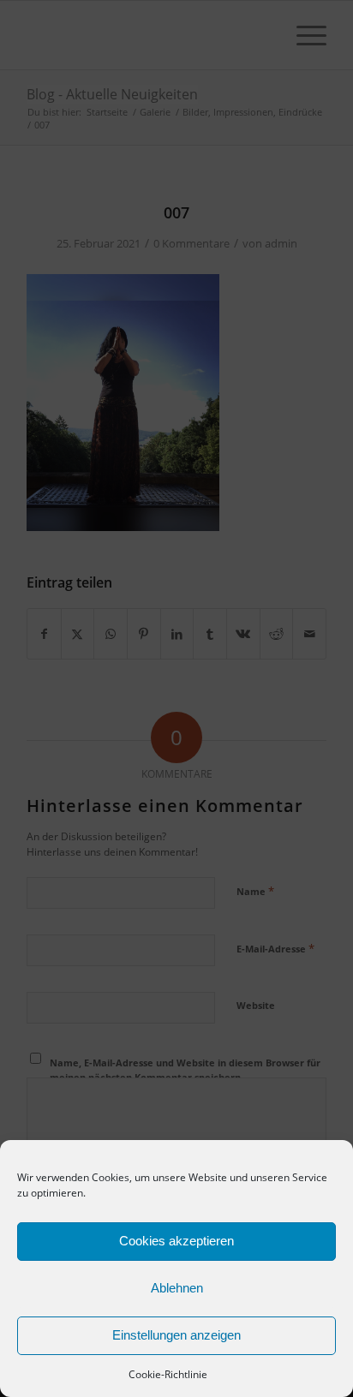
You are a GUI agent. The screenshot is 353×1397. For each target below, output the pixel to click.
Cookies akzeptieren (176, 1240)
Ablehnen (177, 1288)
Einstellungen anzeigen (176, 1335)
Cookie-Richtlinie (168, 1374)
